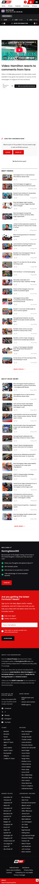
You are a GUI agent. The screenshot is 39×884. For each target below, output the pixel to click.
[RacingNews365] (7, 2)
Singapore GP (8, 838)
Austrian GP (7, 816)
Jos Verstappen (27, 822)
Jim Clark (25, 824)
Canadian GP (8, 808)
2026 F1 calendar (17, 680)
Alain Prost (25, 800)
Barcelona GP (8, 813)
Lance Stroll (25, 772)
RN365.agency (26, 704)
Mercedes (7, 739)
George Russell (7, 677)
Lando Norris (29, 674)
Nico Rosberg (26, 797)
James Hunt (26, 813)
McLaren (6, 734)
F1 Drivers (34, 6)
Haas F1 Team (8, 750)
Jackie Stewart (26, 816)
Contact (9, 872)
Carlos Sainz (26, 756)
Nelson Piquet (26, 843)
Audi (5, 745)
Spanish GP (7, 833)
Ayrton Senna (26, 808)
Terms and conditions (13, 870)
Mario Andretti (26, 852)
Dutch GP (7, 827)
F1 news (10, 6)
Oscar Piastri (26, 753)
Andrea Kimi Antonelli (28, 748)
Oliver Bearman (27, 783)
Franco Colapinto (27, 786)
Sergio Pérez (26, 758)
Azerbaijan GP (8, 835)
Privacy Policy (28, 870)
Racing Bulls (7, 753)
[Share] (12, 86)
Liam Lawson (26, 780)
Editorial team (14, 868)
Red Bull (6, 731)
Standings (26, 6)
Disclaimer (25, 868)
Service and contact (28, 702)
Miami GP (7, 805)
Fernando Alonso (8, 674)
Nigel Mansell (26, 830)
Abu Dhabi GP (8, 849)
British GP (7, 819)
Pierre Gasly (25, 769)
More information (21, 23)
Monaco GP (7, 811)
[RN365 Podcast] (25, 2)
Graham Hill (25, 841)
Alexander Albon (27, 778)
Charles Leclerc (21, 677)
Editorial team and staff (27, 698)
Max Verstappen (27, 672)
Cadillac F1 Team (9, 758)
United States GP (9, 841)
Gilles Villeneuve (27, 811)
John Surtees (26, 849)
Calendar (18, 6)
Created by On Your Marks (24, 872)
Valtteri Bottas (26, 764)
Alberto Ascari (26, 805)
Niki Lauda (25, 827)
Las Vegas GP (8, 843)
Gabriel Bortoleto (27, 788)
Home (3, 6)
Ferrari (6, 737)
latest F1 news (12, 659)
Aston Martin (8, 748)
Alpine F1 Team (8, 742)
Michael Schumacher (29, 803)
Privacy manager (19, 875)
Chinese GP (7, 800)
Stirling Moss (26, 833)
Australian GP (8, 797)
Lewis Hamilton (15, 672)
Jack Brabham (26, 846)
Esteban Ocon (26, 761)
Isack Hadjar (25, 750)
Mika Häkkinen (26, 819)
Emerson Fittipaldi (27, 838)
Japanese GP (8, 803)
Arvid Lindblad (26, 767)
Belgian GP (7, 822)
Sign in (6, 583)
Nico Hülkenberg (27, 775)
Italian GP (7, 830)
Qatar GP (7, 846)
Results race (6, 16)
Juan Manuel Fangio (28, 835)
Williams (6, 756)
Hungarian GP (8, 824)
